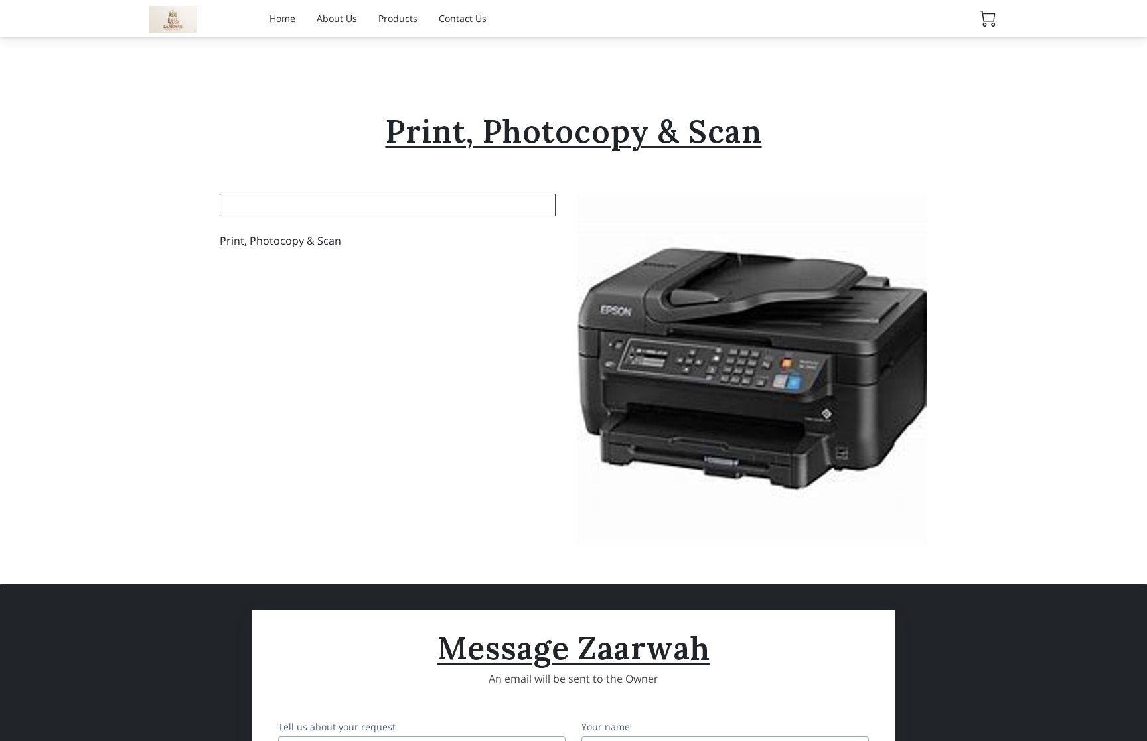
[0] (988, 19)
